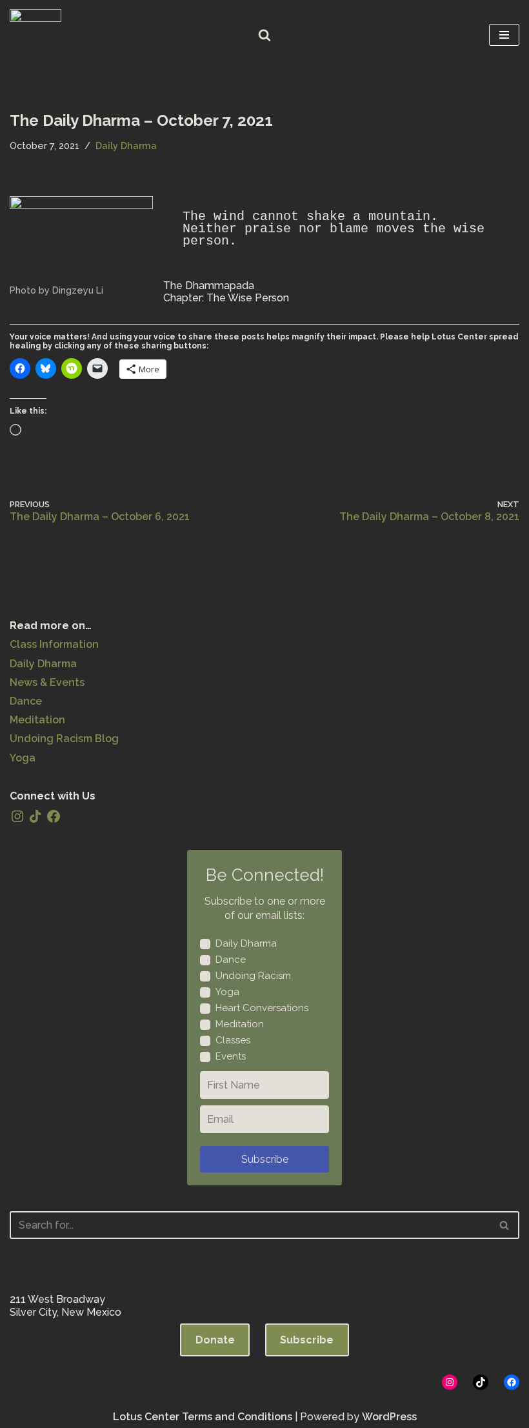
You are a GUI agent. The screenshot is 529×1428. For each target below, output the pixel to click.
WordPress (389, 1417)
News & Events (47, 682)
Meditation (37, 720)
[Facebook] (53, 816)
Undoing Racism (253, 975)
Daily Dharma (126, 145)
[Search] (264, 34)
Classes (232, 1040)
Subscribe (264, 1159)
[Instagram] (17, 816)
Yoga (22, 758)
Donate (215, 1340)
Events (230, 1056)
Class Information (54, 644)
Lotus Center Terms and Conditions (202, 1417)
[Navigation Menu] (504, 35)
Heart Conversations (261, 1008)
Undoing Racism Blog (64, 738)
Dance (26, 701)
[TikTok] (35, 816)
